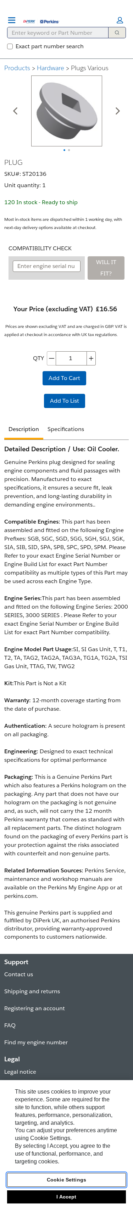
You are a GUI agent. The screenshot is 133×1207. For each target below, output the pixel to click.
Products (17, 68)
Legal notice (20, 1071)
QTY (38, 358)
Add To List (64, 400)
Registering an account (34, 1008)
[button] (120, 20)
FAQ (10, 1025)
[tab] (23, 430)
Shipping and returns (32, 991)
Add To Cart (64, 378)
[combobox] (54, 32)
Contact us (18, 974)
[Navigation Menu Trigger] (11, 20)
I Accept (66, 1197)
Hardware (50, 68)
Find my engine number (36, 1042)
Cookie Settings (66, 1180)
